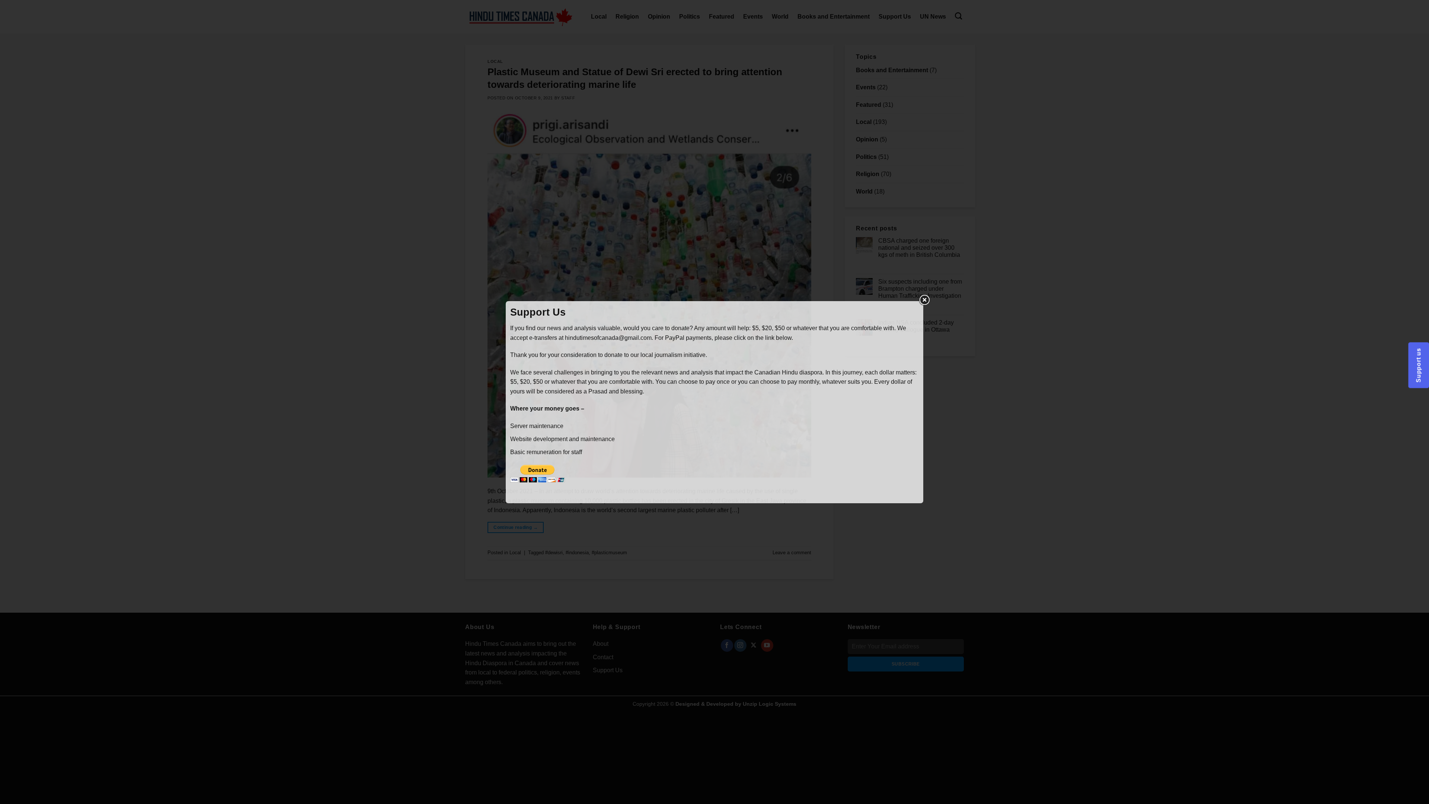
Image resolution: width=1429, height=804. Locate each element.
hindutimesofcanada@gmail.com (608, 338)
